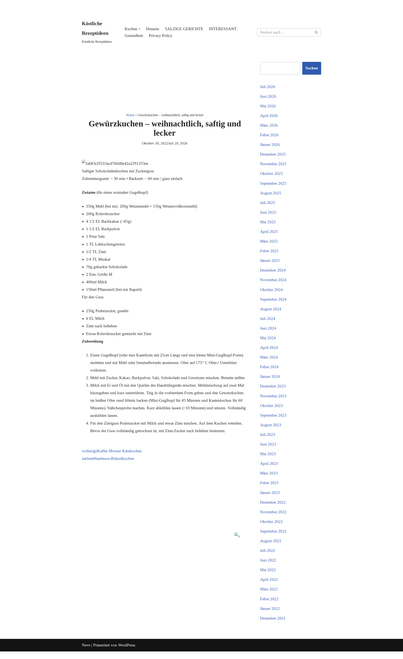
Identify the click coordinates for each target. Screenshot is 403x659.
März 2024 (269, 357)
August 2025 (270, 193)
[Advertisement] (164, 80)
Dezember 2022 (273, 502)
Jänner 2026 (270, 144)
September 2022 (273, 531)
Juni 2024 (268, 328)
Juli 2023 (267, 434)
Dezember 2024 (273, 270)
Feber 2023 (269, 483)
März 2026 (269, 125)
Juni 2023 (268, 444)
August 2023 (270, 425)
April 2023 (269, 463)
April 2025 (269, 231)
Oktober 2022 (271, 521)
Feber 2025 (269, 251)
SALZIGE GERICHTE (184, 29)
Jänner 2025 (270, 260)
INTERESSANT (223, 29)
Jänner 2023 (270, 492)
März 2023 (269, 473)
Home (130, 115)
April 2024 (269, 347)
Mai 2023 (268, 454)
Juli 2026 (267, 86)
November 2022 (273, 512)
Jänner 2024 (270, 376)
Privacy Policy (160, 35)
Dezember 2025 (273, 154)
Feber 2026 (269, 135)
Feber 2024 (269, 367)
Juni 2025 (268, 212)
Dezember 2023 (273, 386)
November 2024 (273, 280)
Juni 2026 (268, 96)
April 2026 (269, 115)
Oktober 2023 (271, 405)
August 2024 (270, 309)
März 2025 (269, 241)
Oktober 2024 (271, 289)
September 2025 (273, 183)
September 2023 (273, 415)
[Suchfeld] (316, 32)
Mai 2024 (268, 338)
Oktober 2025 (271, 173)
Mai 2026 (268, 106)
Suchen (311, 68)
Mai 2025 (268, 222)
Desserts (152, 29)
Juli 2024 (267, 318)
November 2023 (273, 396)
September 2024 (273, 299)
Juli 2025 (267, 202)
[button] (139, 29)
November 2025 (273, 164)
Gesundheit (134, 35)
